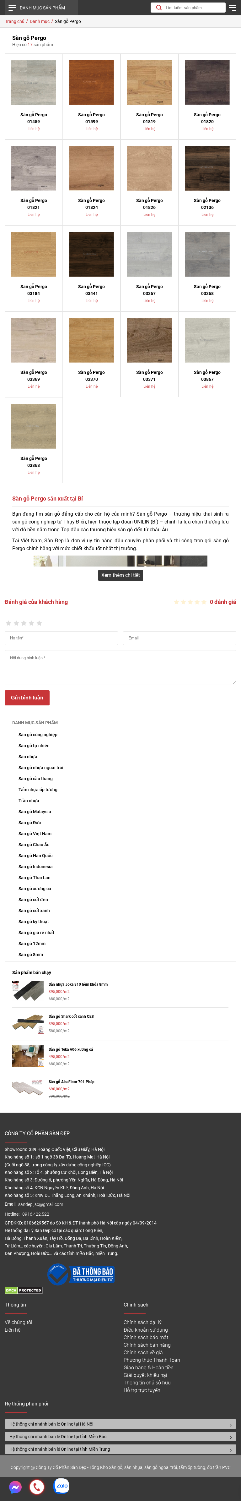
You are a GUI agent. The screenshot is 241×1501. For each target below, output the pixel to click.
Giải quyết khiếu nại (145, 1375)
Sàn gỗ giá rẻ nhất (36, 932)
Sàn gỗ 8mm (31, 954)
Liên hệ (12, 1330)
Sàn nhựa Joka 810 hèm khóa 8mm (78, 984)
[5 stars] (39, 621)
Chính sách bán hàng (147, 1345)
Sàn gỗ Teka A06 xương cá (71, 1049)
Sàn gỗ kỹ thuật (34, 921)
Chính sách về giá (143, 1353)
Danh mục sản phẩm (42, 7)
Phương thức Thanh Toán (152, 1360)
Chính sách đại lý (143, 1322)
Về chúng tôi (18, 1322)
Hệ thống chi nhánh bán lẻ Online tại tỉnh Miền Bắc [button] (57, 1436)
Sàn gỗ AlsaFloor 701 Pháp (71, 1082)
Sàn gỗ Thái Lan (35, 877)
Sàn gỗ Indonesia (36, 866)
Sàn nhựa (28, 756)
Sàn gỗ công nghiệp (38, 734)
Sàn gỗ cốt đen (33, 899)
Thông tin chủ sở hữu (147, 1383)
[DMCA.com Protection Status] (24, 1293)
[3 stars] (24, 621)
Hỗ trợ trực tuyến (142, 1390)
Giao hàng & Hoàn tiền (149, 1368)
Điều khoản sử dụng (146, 1330)
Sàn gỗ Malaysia (35, 811)
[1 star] (8, 621)
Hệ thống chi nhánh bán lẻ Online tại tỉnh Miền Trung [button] (59, 1449)
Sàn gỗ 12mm (32, 943)
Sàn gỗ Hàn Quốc (35, 855)
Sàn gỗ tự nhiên (34, 745)
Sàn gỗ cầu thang (36, 778)
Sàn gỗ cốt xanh (34, 910)
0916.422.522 (36, 1214)
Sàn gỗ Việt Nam (35, 833)
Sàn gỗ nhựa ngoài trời (41, 767)
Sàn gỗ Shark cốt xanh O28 (71, 1016)
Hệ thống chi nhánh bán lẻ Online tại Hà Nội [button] (51, 1424)
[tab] (120, 1424)
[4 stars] (31, 621)
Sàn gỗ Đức (30, 822)
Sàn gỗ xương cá (35, 888)
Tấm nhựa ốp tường (38, 789)
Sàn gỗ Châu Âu (34, 844)
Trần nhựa (29, 800)
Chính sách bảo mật (146, 1337)
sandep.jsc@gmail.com (40, 1204)
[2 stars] (16, 621)
